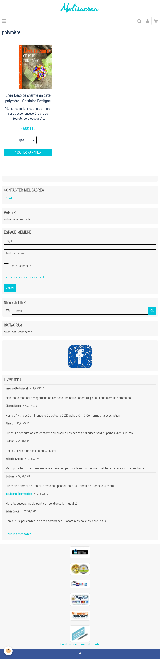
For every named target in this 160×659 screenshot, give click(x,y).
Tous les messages (18, 534)
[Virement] (80, 615)
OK (152, 310)
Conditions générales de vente (80, 644)
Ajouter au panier (28, 152)
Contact (11, 198)
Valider (10, 288)
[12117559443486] (80, 633)
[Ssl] (80, 569)
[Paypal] (80, 599)
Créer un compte (13, 277)
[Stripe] (80, 583)
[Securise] (80, 552)
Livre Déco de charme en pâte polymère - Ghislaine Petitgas (28, 98)
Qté (21, 140)
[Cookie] (8, 650)
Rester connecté (21, 266)
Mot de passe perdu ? (35, 277)
